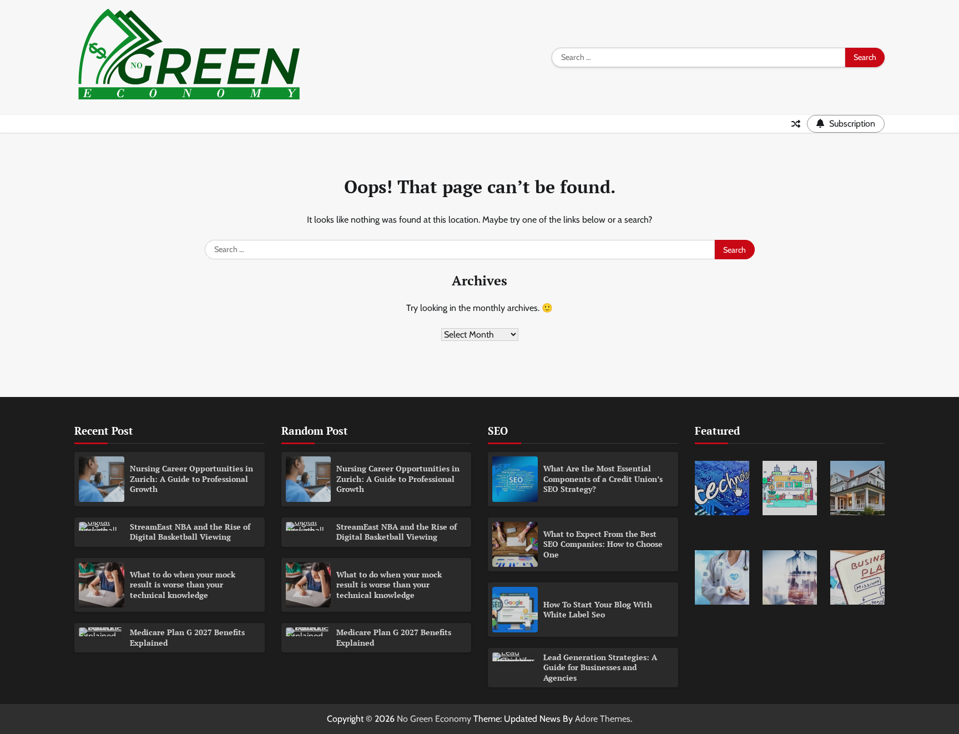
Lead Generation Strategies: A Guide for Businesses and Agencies (600, 667)
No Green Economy (434, 718)
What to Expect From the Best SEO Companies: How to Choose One (603, 544)
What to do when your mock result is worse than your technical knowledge (182, 584)
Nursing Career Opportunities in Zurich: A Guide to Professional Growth (191, 478)
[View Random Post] (796, 123)
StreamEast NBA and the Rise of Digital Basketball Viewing (190, 531)
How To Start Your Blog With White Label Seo (597, 609)
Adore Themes (602, 718)
